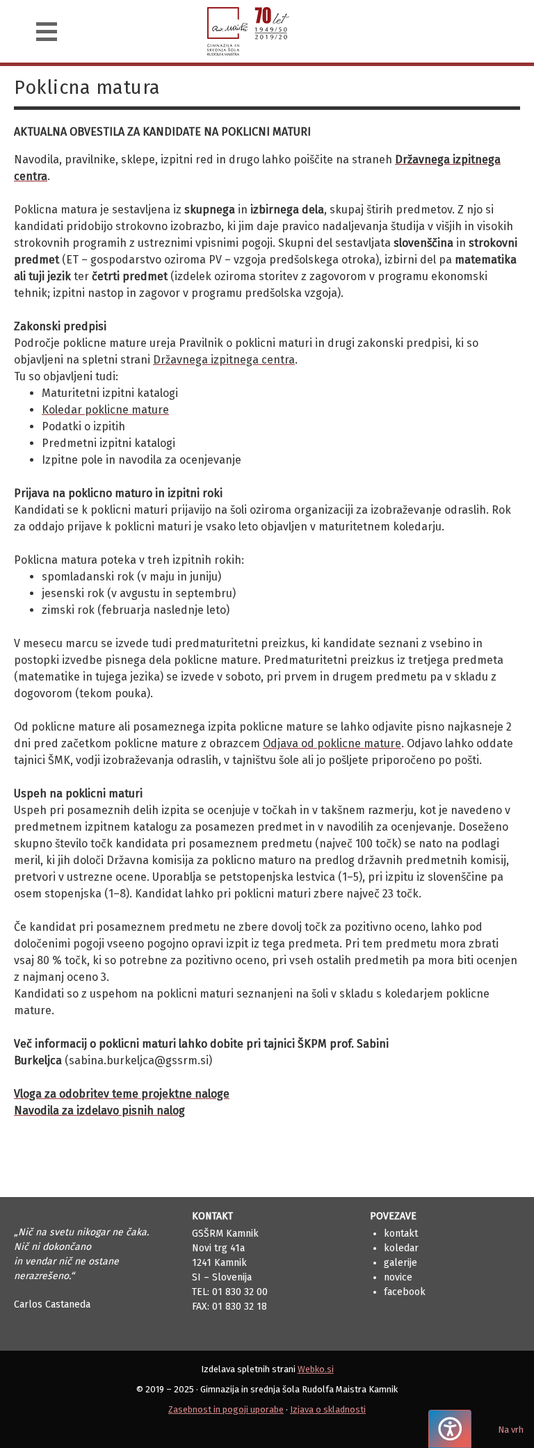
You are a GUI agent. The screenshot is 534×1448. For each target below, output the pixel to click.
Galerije (400, 1263)
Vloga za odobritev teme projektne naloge (121, 1093)
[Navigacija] (46, 31)
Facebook (405, 1292)
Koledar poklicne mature (105, 409)
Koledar (401, 1248)
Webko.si (316, 1369)
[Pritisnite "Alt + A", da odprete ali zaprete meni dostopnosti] (449, 1429)
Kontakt (401, 1233)
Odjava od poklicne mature (332, 743)
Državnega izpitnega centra (224, 359)
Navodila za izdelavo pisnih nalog (99, 1110)
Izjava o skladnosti (328, 1409)
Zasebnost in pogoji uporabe (226, 1409)
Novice (398, 1277)
